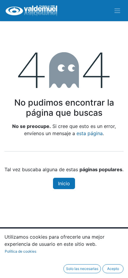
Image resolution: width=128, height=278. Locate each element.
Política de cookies (20, 251)
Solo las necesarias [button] (82, 268)
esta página (90, 133)
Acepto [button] (113, 268)
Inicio (64, 183)
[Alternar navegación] (117, 10)
